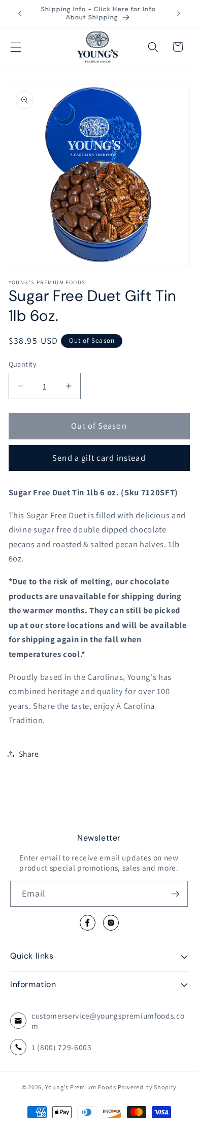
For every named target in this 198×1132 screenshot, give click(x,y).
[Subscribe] (175, 894)
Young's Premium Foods (80, 1087)
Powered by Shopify (147, 1087)
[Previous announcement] (20, 14)
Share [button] (29, 754)
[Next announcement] (179, 14)
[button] (16, 47)
